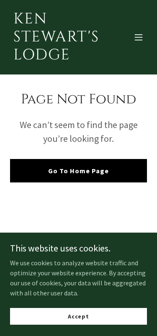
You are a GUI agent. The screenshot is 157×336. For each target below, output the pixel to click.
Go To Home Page (78, 171)
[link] (58, 57)
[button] (138, 37)
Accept (78, 316)
